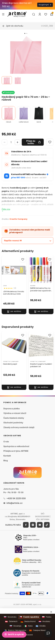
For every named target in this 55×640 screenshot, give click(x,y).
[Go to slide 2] (26, 33)
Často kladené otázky (13, 418)
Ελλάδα (40, 626)
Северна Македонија (40, 630)
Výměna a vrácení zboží (14, 413)
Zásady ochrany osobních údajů (18, 427)
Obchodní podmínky (13, 422)
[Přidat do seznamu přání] (22, 259)
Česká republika (29, 617)
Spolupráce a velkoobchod (16, 446)
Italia (28, 626)
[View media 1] (7, 80)
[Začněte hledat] (33, 14)
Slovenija (15, 626)
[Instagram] (33, 525)
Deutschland (28, 621)
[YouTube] (40, 525)
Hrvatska (44, 621)
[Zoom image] (26, 61)
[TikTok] (47, 525)
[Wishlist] (49, 142)
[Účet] (40, 14)
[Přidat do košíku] (14, 311)
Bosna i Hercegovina (15, 630)
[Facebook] (26, 525)
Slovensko (10, 617)
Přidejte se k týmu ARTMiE (15, 451)
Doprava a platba (11, 408)
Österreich (11, 621)
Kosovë (28, 634)
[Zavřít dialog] (51, 612)
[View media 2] (18, 80)
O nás (6, 441)
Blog (5, 460)
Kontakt (7, 455)
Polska (46, 617)
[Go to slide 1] (24, 33)
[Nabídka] (3, 14)
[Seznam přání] (46, 14)
